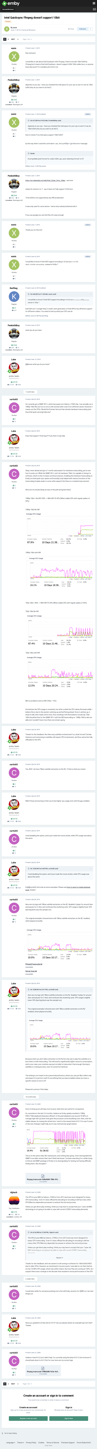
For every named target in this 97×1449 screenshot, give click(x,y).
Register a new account (28, 1418)
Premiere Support (68, 1443)
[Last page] (18, 39)
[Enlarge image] (59, 529)
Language (10, 1443)
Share (71, 29)
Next (13, 39)
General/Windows (28, 30)
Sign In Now (69, 1418)
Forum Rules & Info (84, 1443)
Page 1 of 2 (27, 39)
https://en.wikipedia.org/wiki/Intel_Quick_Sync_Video (45, 180)
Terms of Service (52, 1443)
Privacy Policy (31, 1443)
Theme (20, 1443)
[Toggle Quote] (29, 120)
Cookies (41, 1443)
